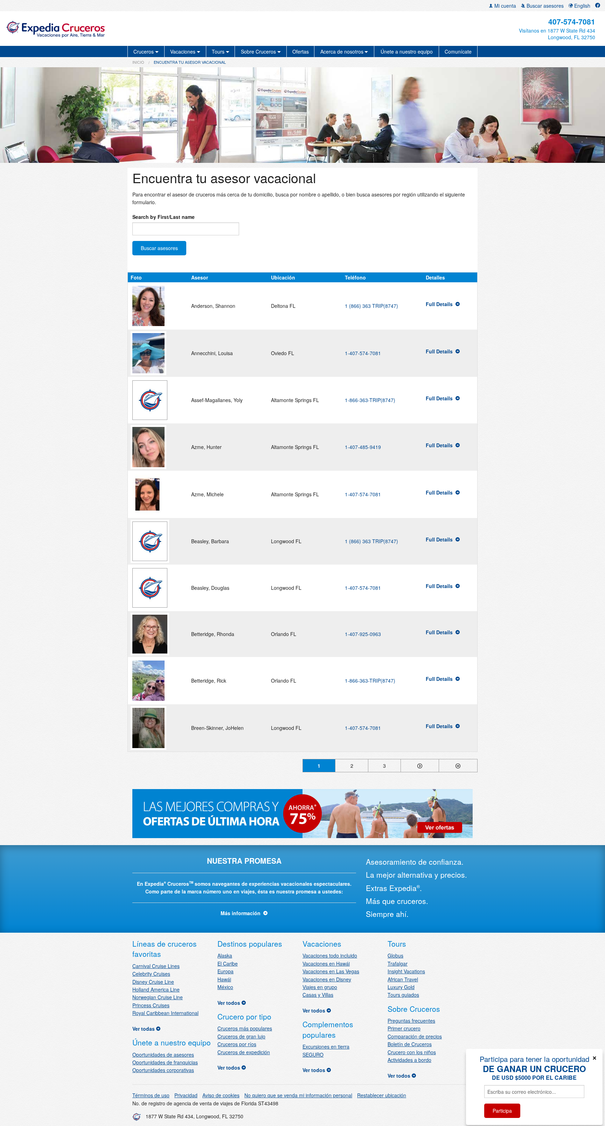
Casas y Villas (317, 994)
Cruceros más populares (244, 1028)
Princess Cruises (150, 1005)
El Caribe (227, 963)
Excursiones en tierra (325, 1046)
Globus (395, 955)
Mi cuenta (504, 5)
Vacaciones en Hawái (326, 963)
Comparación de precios (415, 1036)
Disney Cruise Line (153, 981)
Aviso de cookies (220, 1095)
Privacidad (185, 1095)
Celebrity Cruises (151, 973)
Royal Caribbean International (165, 1012)
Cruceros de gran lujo (241, 1036)
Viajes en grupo (319, 986)
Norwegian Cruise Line (157, 997)
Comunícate (458, 51)
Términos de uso (150, 1095)
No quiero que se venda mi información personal (298, 1095)
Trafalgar (398, 963)
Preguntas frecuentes (411, 1020)
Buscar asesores (544, 5)
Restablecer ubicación (381, 1095)
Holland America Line (156, 989)
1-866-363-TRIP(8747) (370, 399)
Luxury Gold (401, 986)
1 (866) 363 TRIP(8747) (371, 305)
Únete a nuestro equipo (407, 51)
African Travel (403, 979)
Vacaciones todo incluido (329, 955)
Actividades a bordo (409, 1059)
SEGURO (313, 1054)
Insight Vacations (406, 971)
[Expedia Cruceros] (103, 28)
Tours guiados (403, 994)
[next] (420, 765)
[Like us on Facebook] (597, 5)
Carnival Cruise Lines (156, 965)
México (225, 986)
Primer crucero (404, 1028)
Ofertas (300, 51)
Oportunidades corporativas (163, 1069)
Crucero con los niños (412, 1052)
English (581, 5)
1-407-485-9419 (363, 446)
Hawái (224, 979)
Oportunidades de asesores (163, 1054)
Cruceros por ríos (236, 1044)
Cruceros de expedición (243, 1052)
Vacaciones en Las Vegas (330, 971)
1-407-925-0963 (363, 633)
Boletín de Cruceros (410, 1044)
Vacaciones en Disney (326, 979)
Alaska (224, 955)
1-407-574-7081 (363, 353)
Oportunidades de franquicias (165, 1062)
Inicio (138, 62)
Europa (225, 971)
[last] (458, 765)
